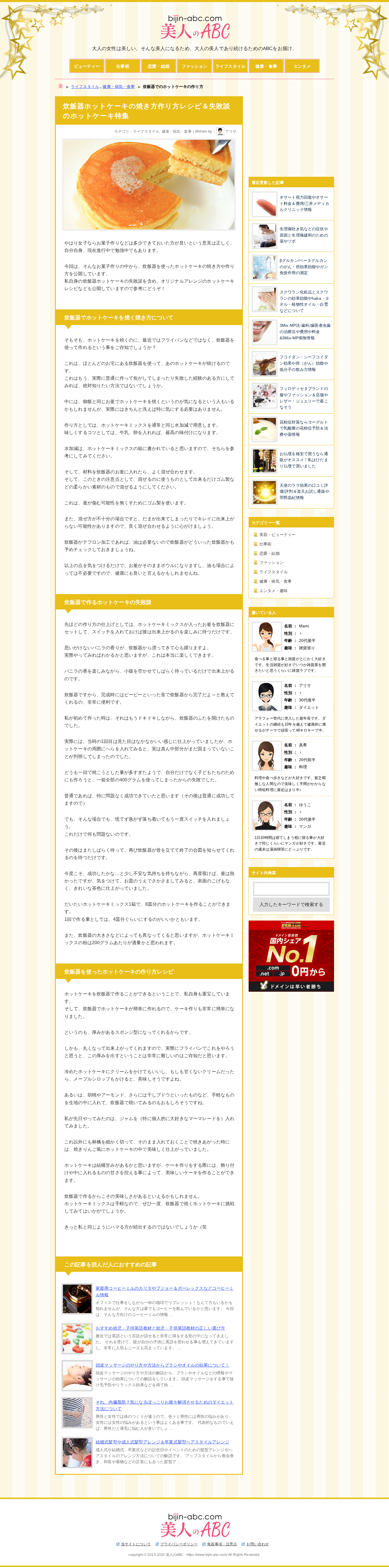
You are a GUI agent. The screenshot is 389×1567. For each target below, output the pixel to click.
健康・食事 (266, 66)
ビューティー (87, 66)
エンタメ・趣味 (273, 590)
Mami (304, 626)
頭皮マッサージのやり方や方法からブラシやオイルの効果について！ (162, 1365)
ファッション (195, 66)
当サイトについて (136, 1544)
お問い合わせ (257, 1544)
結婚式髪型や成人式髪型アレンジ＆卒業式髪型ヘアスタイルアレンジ (162, 1441)
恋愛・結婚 (158, 66)
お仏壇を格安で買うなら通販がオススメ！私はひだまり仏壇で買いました (304, 459)
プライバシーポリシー (179, 1544)
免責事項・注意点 (222, 1544)
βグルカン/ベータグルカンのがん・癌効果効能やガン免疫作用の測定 (304, 266)
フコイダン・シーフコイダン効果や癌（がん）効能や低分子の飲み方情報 (304, 363)
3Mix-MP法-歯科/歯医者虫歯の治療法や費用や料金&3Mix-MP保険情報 (305, 331)
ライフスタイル (230, 66)
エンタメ (302, 66)
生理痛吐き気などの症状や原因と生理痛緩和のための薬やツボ (304, 235)
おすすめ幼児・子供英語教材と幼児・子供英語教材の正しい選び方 (160, 1328)
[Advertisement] (291, 131)
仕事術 (122, 66)
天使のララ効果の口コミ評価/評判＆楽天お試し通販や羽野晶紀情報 (304, 491)
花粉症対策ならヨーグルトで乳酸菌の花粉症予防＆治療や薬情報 (304, 428)
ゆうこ (305, 804)
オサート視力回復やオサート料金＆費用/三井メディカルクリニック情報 (304, 203)
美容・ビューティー (277, 534)
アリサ (230, 131)
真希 (303, 745)
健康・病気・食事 (119, 87)
